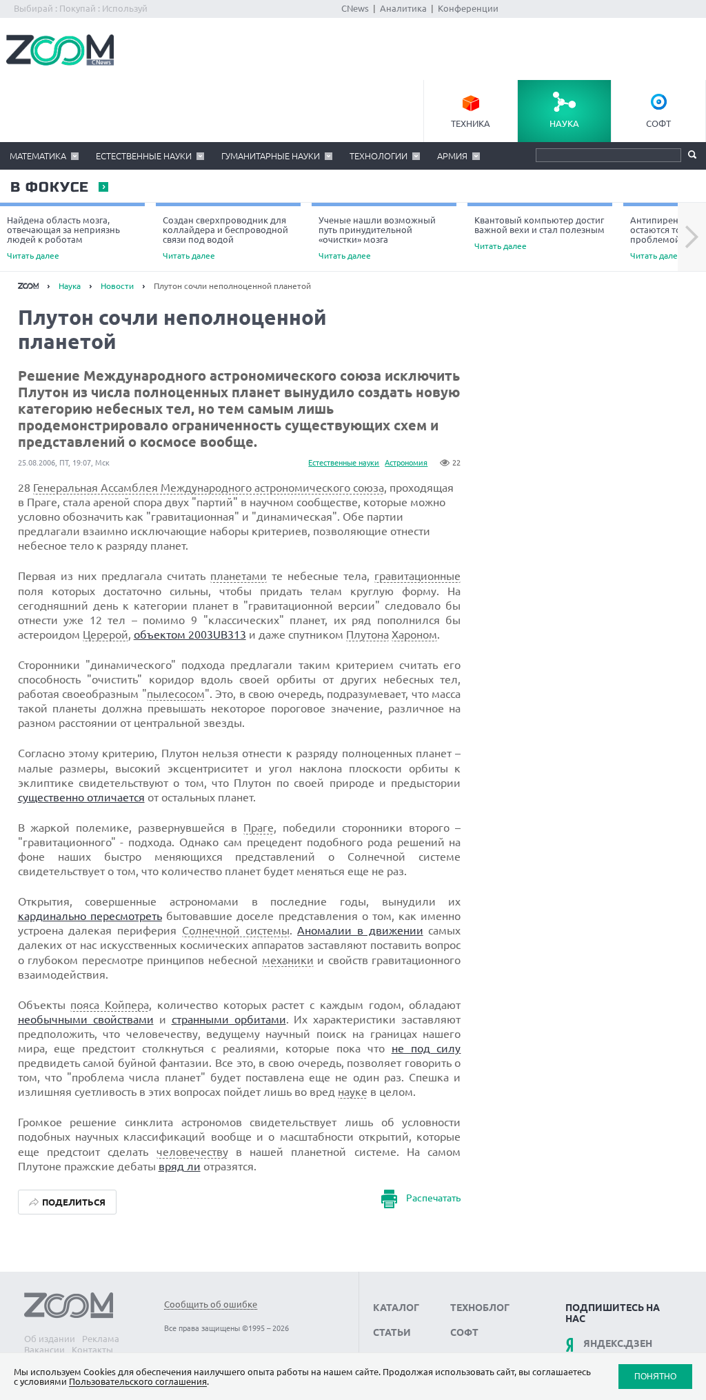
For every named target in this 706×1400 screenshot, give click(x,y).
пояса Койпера (109, 1005)
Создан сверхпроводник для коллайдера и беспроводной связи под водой (225, 237)
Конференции (468, 8)
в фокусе (49, 187)
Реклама (100, 1338)
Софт (658, 123)
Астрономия (406, 463)
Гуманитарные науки (270, 156)
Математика (38, 156)
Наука (564, 123)
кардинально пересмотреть (90, 916)
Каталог (396, 1307)
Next (692, 237)
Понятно (655, 1376)
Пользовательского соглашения (138, 1381)
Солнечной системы (236, 930)
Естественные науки (144, 156)
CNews (355, 8)
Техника (470, 123)
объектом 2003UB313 (190, 634)
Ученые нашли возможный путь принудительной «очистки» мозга (377, 237)
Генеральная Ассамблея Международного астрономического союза (208, 487)
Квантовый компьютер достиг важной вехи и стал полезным (539, 232)
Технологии (378, 156)
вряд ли (180, 1166)
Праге (258, 827)
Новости (117, 285)
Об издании (49, 1338)
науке (352, 1092)
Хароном (414, 634)
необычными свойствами (86, 1019)
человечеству (192, 1152)
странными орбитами (229, 1019)
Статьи (392, 1332)
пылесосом (176, 694)
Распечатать (433, 1197)
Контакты (92, 1349)
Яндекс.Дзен (617, 1343)
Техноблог (480, 1307)
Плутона (367, 634)
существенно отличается (81, 797)
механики (288, 960)
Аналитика (403, 8)
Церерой (105, 634)
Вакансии (44, 1349)
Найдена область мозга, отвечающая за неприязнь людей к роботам (63, 237)
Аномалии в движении (360, 930)
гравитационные (417, 576)
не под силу (426, 1048)
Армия (452, 156)
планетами (238, 576)
